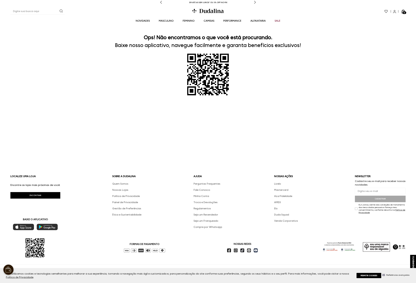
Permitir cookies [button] (369, 275)
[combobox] (37, 11)
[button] (396, 274)
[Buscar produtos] (61, 11)
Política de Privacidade (19, 277)
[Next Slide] (255, 2)
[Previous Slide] (161, 2)
